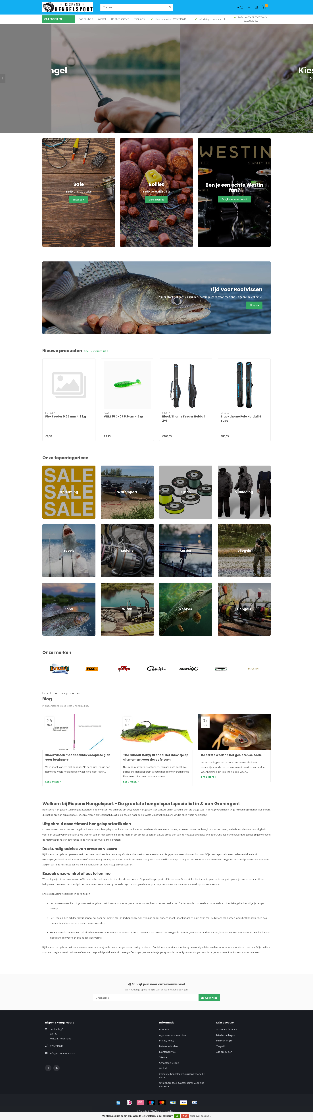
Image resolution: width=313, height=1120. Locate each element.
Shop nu (156, 94)
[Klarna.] (140, 1102)
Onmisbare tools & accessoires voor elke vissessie (181, 1084)
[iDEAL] (129, 1102)
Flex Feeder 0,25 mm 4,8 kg (65, 416)
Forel (45, 584)
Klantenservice (119, 19)
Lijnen (162, 467)
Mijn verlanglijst (224, 1040)
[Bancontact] (172, 1102)
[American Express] (118, 1102)
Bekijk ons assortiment (234, 199)
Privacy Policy (166, 1040)
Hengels (222, 584)
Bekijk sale (78, 199)
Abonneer (211, 997)
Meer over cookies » (200, 1116)
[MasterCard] (161, 1102)
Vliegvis (222, 525)
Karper (163, 525)
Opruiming (48, 467)
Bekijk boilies (156, 199)
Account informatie (226, 1029)
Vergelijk (221, 1046)
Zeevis (46, 525)
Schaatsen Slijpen (169, 1062)
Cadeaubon (86, 19)
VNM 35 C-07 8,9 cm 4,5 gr (123, 416)
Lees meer (52, 781)
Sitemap (163, 1057)
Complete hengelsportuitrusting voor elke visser (182, 1075)
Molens (105, 525)
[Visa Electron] (194, 1102)
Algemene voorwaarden (172, 1035)
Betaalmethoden (168, 1046)
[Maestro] (151, 1102)
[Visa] (183, 1102)
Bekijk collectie (95, 351)
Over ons (139, 19)
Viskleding (223, 467)
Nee (185, 1116)
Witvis (104, 584)
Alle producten (224, 1051)
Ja (177, 1116)
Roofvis (163, 584)
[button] (2, 78)
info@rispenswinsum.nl (63, 1053)
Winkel (102, 19)
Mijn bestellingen (225, 1035)
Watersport (107, 467)
